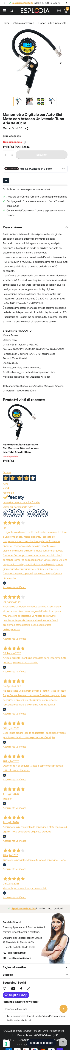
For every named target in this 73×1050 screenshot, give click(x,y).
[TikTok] (28, 988)
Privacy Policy (48, 1016)
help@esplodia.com (19, 958)
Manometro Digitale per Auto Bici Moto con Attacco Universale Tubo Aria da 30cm (21, 448)
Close (35, 967)
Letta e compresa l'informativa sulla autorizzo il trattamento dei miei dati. (36, 1018)
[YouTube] (13, 988)
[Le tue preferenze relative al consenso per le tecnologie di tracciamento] (6, 1043)
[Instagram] (4, 988)
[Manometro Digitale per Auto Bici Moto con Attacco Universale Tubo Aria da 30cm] (21, 422)
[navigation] (4, 3)
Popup (24, 142)
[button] (13, 152)
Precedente (14, 513)
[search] (11, 11)
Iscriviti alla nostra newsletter (20, 1001)
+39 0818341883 (17, 953)
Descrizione (12, 227)
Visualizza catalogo (5, 10)
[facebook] (21, 988)
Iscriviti (64, 1009)
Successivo (37, 513)
